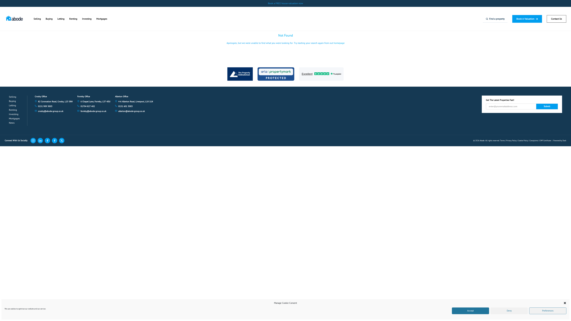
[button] (564, 303)
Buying (49, 19)
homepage (339, 43)
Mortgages (101, 19)
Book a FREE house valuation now (285, 3)
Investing (87, 19)
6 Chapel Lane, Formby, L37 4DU (95, 101)
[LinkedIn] (40, 140)
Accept (470, 311)
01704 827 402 (88, 106)
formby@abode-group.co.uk (93, 111)
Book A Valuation (525, 19)
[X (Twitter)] (61, 140)
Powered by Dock (559, 141)
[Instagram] (33, 140)
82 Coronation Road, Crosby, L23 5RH (55, 101)
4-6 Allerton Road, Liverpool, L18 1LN (135, 101)
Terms (502, 141)
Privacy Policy (511, 141)
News (12, 123)
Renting (73, 19)
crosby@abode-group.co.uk (50, 111)
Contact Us (556, 19)
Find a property (497, 19)
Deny (509, 311)
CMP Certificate (545, 141)
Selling (37, 19)
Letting (61, 19)
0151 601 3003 (125, 106)
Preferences (547, 311)
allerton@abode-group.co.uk (131, 111)
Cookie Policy (523, 141)
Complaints (534, 141)
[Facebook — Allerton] (54, 140)
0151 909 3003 (45, 106)
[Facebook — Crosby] (47, 140)
